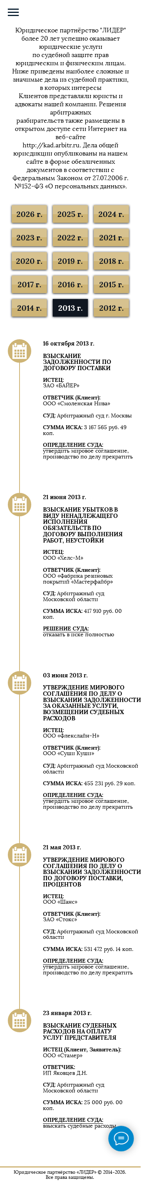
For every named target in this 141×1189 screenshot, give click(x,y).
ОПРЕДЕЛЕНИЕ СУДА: (73, 444)
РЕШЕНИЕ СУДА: (66, 628)
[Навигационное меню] (13, 12)
